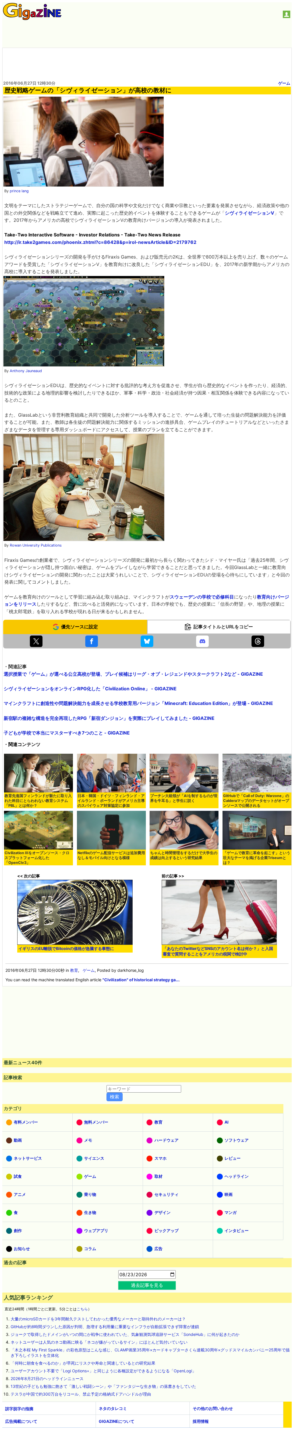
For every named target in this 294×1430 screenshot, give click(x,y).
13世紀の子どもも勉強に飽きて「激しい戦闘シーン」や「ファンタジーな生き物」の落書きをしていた (103, 1386)
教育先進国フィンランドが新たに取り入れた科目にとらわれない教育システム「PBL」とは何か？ (38, 801)
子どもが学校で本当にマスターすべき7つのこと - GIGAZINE (67, 733)
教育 (74, 970)
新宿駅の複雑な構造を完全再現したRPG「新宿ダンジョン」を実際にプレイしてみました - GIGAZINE (109, 718)
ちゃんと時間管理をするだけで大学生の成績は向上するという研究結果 (183, 855)
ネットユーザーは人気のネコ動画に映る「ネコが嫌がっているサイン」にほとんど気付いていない (99, 1342)
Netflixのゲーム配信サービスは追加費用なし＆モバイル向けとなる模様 (111, 855)
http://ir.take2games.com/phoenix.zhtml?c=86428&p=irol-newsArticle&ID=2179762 (100, 242)
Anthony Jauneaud (26, 371)
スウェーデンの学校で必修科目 (202, 597)
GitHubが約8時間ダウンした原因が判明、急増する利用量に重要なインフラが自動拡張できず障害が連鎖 (105, 1326)
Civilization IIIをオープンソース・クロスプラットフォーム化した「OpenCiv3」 (37, 858)
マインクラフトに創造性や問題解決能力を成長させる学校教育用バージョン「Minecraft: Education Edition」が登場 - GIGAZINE (138, 703)
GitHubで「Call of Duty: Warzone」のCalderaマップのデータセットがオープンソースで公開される (256, 801)
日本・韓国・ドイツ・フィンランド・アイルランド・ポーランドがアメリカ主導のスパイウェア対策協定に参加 (111, 801)
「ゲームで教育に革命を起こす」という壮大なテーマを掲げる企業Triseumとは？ (256, 858)
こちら (82, 1309)
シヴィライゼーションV (249, 213)
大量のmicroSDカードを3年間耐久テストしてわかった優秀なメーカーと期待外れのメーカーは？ (98, 1318)
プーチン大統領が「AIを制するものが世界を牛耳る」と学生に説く (184, 798)
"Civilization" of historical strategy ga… (140, 979)
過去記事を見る (147, 1285)
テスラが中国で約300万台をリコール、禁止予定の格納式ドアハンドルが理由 (81, 1394)
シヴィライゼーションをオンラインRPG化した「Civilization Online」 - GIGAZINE (90, 688)
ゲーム (284, 83)
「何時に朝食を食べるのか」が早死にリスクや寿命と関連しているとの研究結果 (83, 1363)
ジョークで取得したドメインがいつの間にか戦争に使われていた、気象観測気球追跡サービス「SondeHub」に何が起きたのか (125, 1334)
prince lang (19, 191)
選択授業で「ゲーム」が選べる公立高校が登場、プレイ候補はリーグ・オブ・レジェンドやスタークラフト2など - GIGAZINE (133, 674)
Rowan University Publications (36, 545)
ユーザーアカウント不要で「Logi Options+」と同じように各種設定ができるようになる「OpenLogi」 (103, 1370)
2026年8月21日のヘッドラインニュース (47, 1378)
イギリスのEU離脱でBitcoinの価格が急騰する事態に (66, 948)
